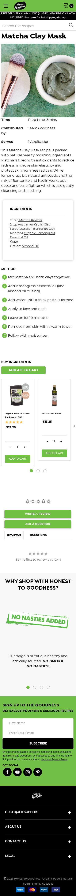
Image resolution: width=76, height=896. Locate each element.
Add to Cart (17, 459)
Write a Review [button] (37, 514)
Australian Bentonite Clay (36, 228)
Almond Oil (30, 246)
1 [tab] (31, 470)
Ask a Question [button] (37, 524)
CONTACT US (15, 841)
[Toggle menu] (6, 6)
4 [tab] (48, 687)
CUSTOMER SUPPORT (22, 812)
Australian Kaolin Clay (34, 224)
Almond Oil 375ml (51, 413)
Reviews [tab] (14, 535)
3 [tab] (44, 470)
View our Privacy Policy (54, 759)
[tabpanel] (19, 422)
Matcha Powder (30, 220)
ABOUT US (13, 827)
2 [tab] (38, 470)
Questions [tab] (38, 535)
